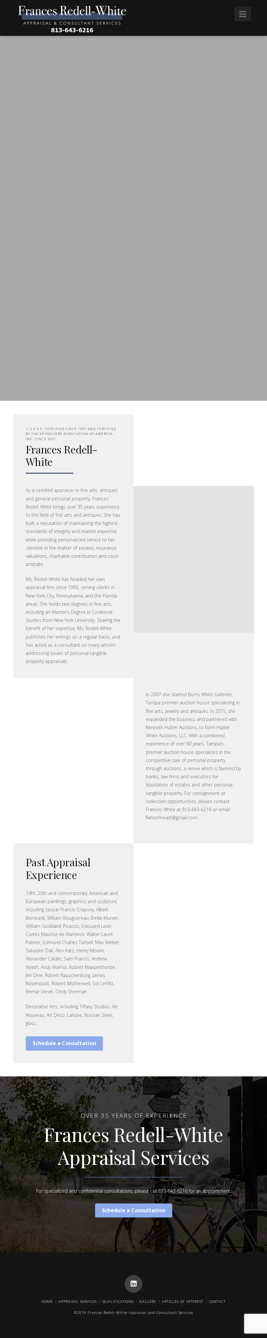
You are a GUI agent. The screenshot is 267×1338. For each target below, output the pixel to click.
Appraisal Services (78, 1301)
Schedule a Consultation (64, 1043)
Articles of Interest (182, 1301)
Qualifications (118, 1301)
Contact (217, 1301)
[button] (242, 14)
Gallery (147, 1301)
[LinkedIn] (133, 1284)
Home (47, 1301)
